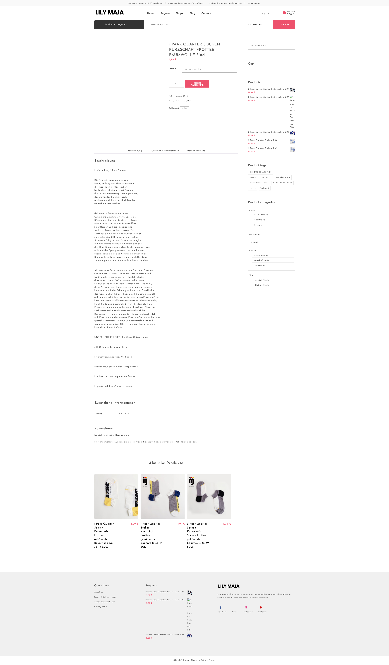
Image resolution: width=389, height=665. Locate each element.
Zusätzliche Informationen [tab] (164, 151)
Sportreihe (259, 220)
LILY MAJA (183, 660)
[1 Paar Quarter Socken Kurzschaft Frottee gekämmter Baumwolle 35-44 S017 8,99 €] (163, 496)
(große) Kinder (262, 280)
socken (185, 108)
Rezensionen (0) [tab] (196, 151)
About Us (98, 592)
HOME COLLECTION (260, 177)
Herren (190, 101)
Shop (179, 13)
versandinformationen (104, 602)
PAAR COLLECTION (282, 183)
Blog (192, 13)
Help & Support (254, 3)
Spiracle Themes (209, 660)
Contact (206, 13)
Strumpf (258, 225)
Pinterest (262, 612)
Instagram (248, 612)
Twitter (235, 612)
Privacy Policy (100, 607)
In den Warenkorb (197, 84)
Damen (183, 101)
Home (150, 13)
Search (285, 24)
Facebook (222, 612)
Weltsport (264, 188)
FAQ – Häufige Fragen (105, 597)
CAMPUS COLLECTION (261, 172)
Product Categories (115, 24)
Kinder (252, 275)
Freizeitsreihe (261, 215)
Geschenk (254, 243)
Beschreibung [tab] (134, 151)
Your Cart (291, 12)
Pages (164, 13)
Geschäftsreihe (262, 260)
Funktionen (254, 234)
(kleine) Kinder (262, 285)
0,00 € (290, 14)
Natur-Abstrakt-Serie (259, 183)
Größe (173, 69)
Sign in (265, 13)
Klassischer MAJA (282, 177)
